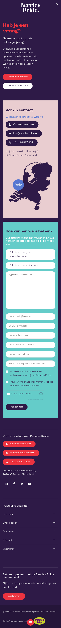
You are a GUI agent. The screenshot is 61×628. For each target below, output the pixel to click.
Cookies (44, 612)
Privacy (52, 612)
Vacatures (9, 549)
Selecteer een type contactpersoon (19, 254)
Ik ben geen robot (21, 394)
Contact (7, 540)
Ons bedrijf (9, 514)
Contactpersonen (23, 124)
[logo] (30, 7)
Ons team (8, 531)
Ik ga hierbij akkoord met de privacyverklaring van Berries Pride (30, 373)
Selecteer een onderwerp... (24, 265)
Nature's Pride (39, 621)
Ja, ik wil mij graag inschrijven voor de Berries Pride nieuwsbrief (31, 384)
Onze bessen (10, 523)
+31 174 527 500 (23, 142)
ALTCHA (40, 399)
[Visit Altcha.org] (41, 394)
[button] (57, 5)
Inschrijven (14, 596)
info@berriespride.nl (25, 133)
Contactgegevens (18, 77)
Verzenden (16, 407)
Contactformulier (18, 86)
